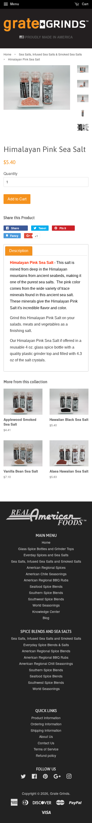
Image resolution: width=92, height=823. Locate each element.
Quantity (10, 173)
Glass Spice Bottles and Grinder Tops (46, 548)
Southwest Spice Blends (46, 599)
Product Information (46, 717)
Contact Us (46, 742)
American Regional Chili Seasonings (46, 663)
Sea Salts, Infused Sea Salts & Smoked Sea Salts (50, 54)
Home (7, 54)
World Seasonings (46, 605)
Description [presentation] (18, 251)
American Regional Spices (46, 567)
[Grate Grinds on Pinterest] (45, 777)
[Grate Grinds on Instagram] (68, 777)
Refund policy (46, 755)
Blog (46, 617)
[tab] (18, 251)
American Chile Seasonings (46, 573)
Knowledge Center (46, 611)
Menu (14, 3)
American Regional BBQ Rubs (46, 580)
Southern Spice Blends (46, 592)
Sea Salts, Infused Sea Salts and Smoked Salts (46, 561)
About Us (46, 736)
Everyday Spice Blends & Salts (46, 644)
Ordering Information (46, 724)
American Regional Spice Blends (46, 650)
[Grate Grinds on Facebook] (34, 777)
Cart (84, 3)
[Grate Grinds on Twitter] (23, 777)
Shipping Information (46, 730)
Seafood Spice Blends (46, 586)
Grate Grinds (59, 793)
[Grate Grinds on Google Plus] (57, 777)
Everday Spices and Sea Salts (46, 554)
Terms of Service (46, 749)
